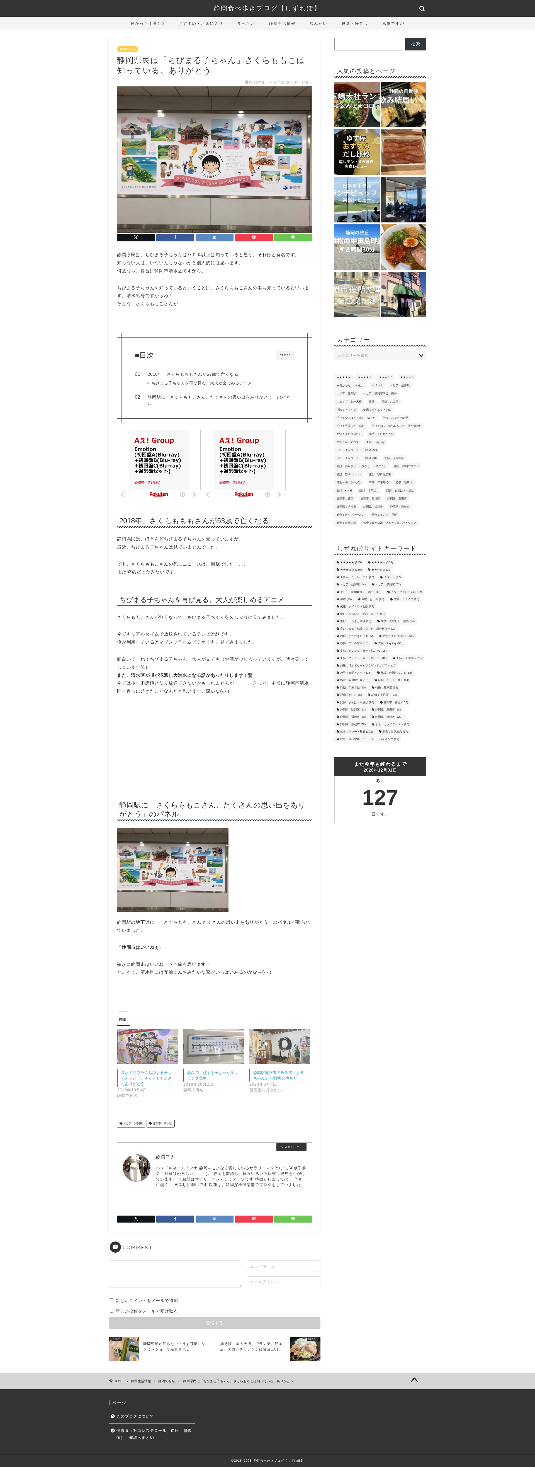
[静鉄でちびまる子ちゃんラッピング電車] (213, 1046)
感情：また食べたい (381, 433)
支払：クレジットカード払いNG (357, 450)
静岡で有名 (127, 49)
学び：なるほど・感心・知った (356, 417)
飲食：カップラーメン (350, 514)
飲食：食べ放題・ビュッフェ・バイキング (389, 522)
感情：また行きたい (349, 433)
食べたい (246, 23)
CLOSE (285, 355)
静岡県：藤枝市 (400, 506)
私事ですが (393, 23)
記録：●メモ (344, 490)
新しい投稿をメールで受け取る (147, 1311)
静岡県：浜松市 (346, 506)
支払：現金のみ (394, 458)
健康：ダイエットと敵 (377, 409)
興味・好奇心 (354, 23)
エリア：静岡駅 (132, 1123)
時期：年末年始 (378, 482)
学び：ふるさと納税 (395, 417)
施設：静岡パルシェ (349, 474)
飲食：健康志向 (346, 522)
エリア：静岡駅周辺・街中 (380, 393)
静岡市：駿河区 (370, 498)
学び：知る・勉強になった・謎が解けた (397, 425)
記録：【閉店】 (369, 490)
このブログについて (135, 1416)
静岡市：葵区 (345, 498)
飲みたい (318, 23)
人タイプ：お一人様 (349, 401)
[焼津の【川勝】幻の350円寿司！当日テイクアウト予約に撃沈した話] (403, 295)
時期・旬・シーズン (349, 482)
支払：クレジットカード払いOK (357, 458)
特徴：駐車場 (404, 482)
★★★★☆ (365, 377)
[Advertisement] (214, 746)
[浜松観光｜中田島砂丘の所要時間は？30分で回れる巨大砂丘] (357, 247)
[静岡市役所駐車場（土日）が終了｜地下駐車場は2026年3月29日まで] (357, 295)
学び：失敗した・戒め (350, 425)
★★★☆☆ (386, 377)
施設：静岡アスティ (406, 466)
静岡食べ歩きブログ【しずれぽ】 (267, 8)
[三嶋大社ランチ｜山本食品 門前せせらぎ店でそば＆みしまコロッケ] (357, 105)
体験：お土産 (390, 401)
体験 (371, 401)
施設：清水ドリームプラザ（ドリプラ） (362, 466)
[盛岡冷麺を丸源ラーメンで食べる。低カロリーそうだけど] (403, 247)
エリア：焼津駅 (400, 385)
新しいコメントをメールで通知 (147, 1300)
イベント (377, 385)
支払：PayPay (375, 441)
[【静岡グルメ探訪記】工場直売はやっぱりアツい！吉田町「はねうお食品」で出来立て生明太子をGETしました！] (403, 152)
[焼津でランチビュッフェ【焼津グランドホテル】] (403, 200)
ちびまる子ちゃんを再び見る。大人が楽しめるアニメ (202, 383)
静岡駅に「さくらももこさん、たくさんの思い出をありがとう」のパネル (219, 400)
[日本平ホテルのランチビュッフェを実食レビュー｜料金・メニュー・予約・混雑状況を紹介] (357, 200)
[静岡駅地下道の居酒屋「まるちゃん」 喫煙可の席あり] (279, 1046)
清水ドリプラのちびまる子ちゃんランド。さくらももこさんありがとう (146, 1078)
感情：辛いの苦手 (348, 441)
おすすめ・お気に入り (201, 23)
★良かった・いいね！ (350, 385)
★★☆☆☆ (407, 377)
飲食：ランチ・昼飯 (384, 514)
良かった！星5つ (148, 23)
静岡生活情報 (282, 23)
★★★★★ (344, 377)
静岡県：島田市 (397, 498)
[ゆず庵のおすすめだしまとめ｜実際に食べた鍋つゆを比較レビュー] (357, 152)
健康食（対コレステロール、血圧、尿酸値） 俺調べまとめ (154, 1434)
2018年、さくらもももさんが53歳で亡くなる (193, 374)
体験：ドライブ (346, 409)
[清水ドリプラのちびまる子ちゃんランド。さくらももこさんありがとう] (147, 1046)
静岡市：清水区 (162, 1123)
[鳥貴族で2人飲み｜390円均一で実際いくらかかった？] (403, 105)
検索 (415, 44)
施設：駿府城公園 (380, 474)
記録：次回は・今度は (400, 490)
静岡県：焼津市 (373, 506)
